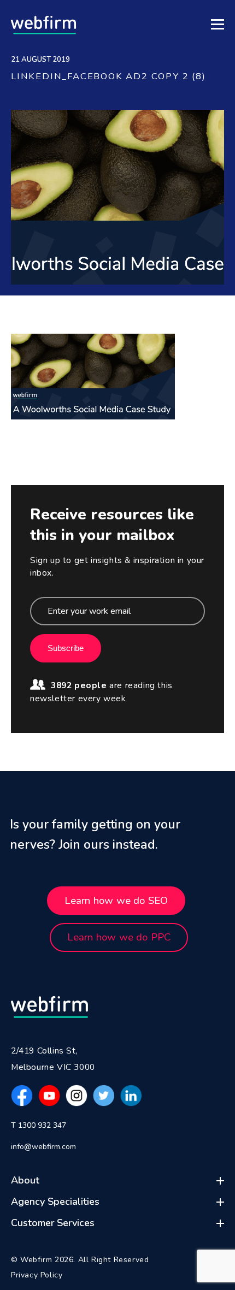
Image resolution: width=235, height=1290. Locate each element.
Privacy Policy (36, 1275)
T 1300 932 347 (38, 1125)
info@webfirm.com (43, 1146)
